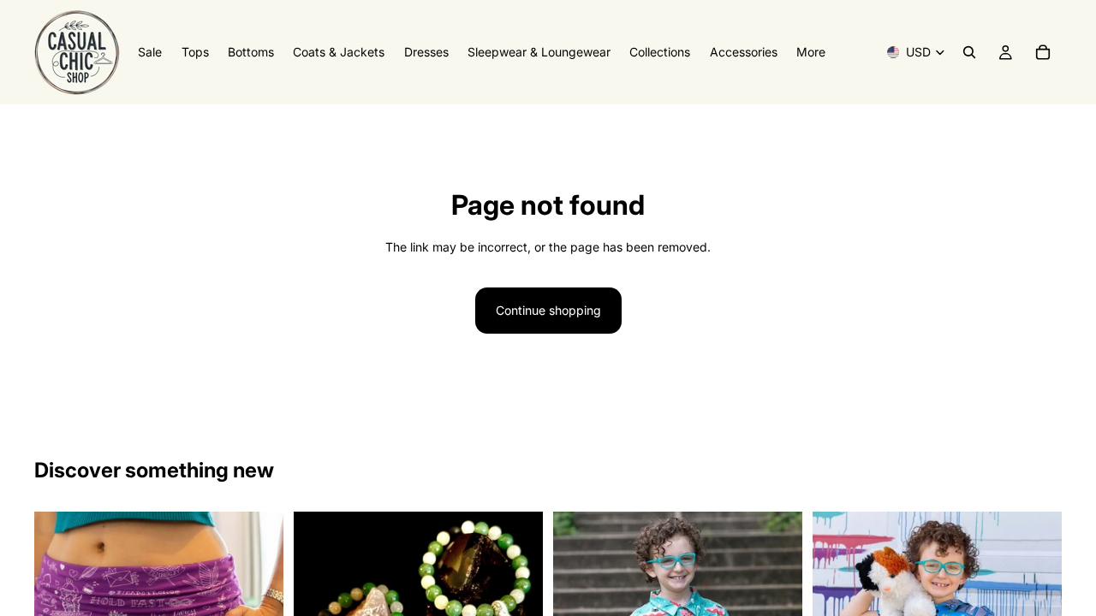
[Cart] (1043, 52)
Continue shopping (548, 310)
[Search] (969, 52)
